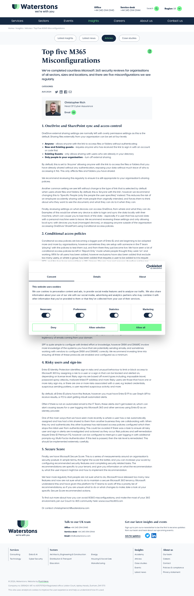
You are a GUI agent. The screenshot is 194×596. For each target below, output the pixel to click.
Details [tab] (97, 276)
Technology (15, 559)
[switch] (80, 315)
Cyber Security (36, 559)
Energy (94, 554)
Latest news (88, 38)
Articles (28, 28)
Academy (139, 554)
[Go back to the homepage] (35, 8)
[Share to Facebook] (65, 91)
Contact (167, 563)
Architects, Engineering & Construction (68, 554)
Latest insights (65, 38)
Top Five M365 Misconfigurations (49, 28)
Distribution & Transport (61, 559)
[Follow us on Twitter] (146, 534)
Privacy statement (171, 572)
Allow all (140, 327)
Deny (53, 327)
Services (14, 549)
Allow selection (97, 327)
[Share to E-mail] (70, 91)
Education (54, 563)
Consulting (15, 554)
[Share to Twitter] (56, 91)
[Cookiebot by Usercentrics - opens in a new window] (148, 267)
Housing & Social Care (101, 559)
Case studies (129, 38)
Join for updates (132, 536)
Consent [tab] (51, 276)
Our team (167, 554)
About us (168, 549)
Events (68, 21)
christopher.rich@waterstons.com (73, 112)
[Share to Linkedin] (61, 91)
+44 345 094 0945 (104, 10)
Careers (166, 559)
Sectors (54, 549)
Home (11, 28)
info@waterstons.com (80, 536)
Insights (93, 21)
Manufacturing (98, 563)
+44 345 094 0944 (130, 10)
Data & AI (33, 554)
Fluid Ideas (43, 581)
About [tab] (142, 276)
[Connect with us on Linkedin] (153, 537)
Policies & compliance (173, 567)
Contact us (175, 21)
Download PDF (149, 51)
